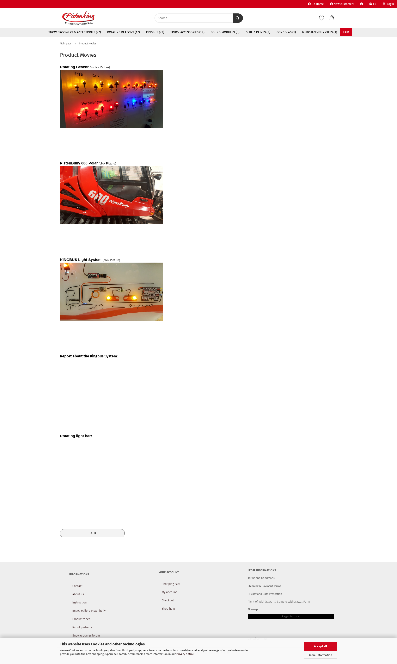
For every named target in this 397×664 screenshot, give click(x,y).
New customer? (343, 4)
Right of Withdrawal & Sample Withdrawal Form (279, 601)
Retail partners (82, 627)
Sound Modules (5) (225, 32)
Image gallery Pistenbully (89, 611)
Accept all (320, 646)
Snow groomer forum (86, 635)
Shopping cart (171, 584)
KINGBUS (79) (155, 32)
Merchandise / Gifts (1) (319, 32)
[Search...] (238, 18)
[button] (332, 18)
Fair (346, 32)
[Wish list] (321, 18)
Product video (81, 619)
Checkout (168, 600)
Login (389, 4)
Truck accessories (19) (187, 32)
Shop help (168, 608)
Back (92, 533)
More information (320, 655)
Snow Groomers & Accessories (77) (74, 32)
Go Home (317, 4)
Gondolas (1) (286, 32)
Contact (77, 586)
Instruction (79, 602)
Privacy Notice (185, 654)
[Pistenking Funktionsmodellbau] (78, 18)
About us (78, 594)
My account (169, 592)
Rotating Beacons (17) (123, 32)
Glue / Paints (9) (258, 32)
